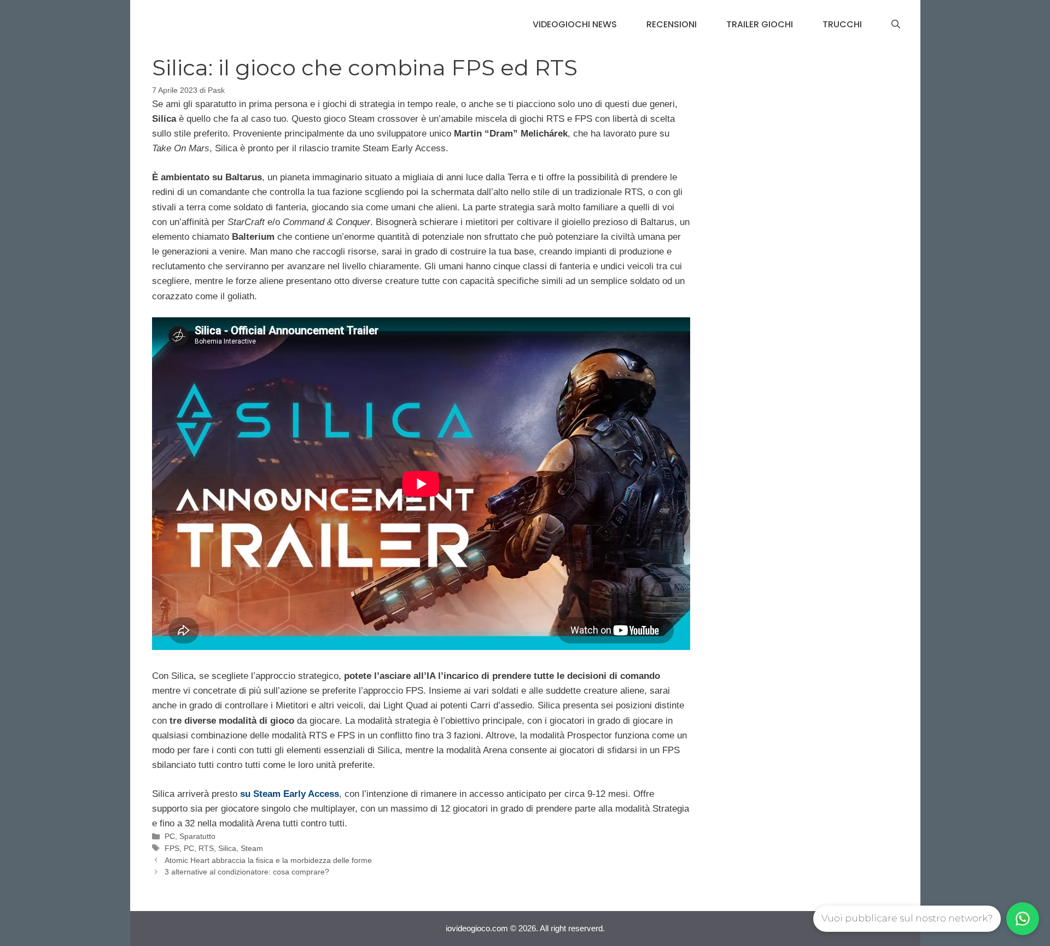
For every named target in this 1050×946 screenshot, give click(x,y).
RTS (206, 848)
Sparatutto (197, 836)
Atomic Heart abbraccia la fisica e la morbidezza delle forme (268, 860)
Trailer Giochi (759, 24)
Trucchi (842, 24)
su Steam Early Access (289, 794)
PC (170, 836)
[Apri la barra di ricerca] (896, 24)
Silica (227, 848)
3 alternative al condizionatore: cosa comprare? (247, 871)
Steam (252, 848)
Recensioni (671, 24)
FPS (172, 848)
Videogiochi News (575, 24)
